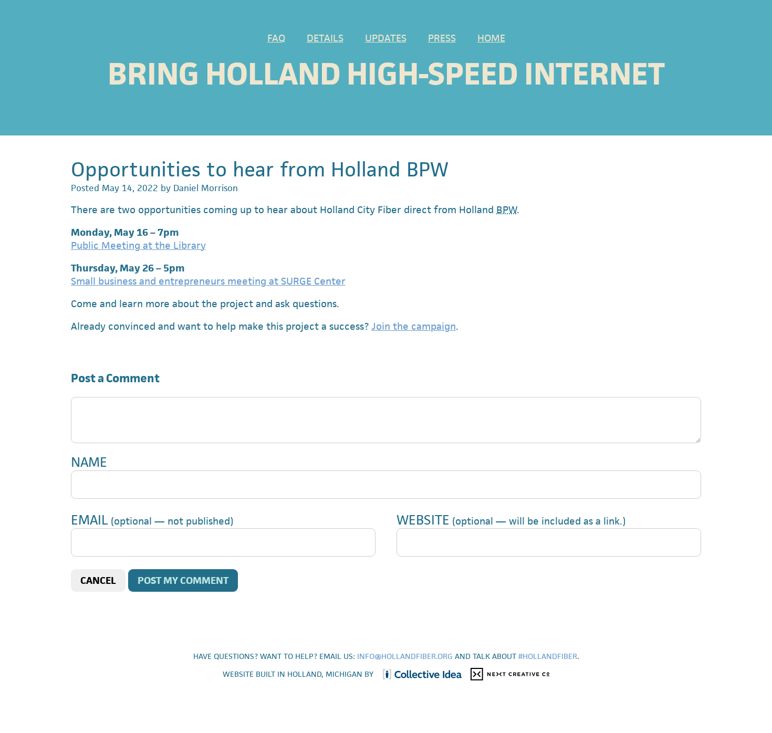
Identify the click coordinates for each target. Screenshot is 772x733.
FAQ (276, 38)
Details (325, 38)
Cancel (98, 580)
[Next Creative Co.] (507, 673)
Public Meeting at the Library (138, 245)
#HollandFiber (547, 656)
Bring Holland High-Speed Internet (386, 73)
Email (89, 519)
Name (89, 462)
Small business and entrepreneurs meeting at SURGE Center (208, 281)
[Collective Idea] (419, 673)
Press (442, 38)
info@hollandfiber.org (405, 656)
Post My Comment (183, 580)
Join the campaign (413, 326)
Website (423, 519)
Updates (385, 38)
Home (491, 38)
